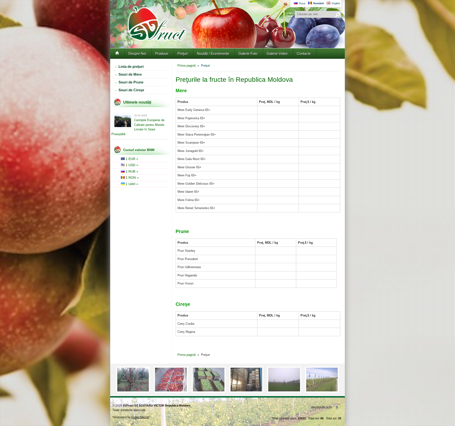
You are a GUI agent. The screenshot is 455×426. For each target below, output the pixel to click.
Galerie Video (277, 53)
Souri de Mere (130, 74)
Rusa (302, 3)
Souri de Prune (130, 82)
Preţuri (182, 53)
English (336, 3)
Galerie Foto (247, 53)
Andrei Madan (140, 417)
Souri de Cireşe (131, 90)
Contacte (304, 53)
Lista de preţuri (131, 66)
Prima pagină (186, 65)
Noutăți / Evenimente (213, 53)
